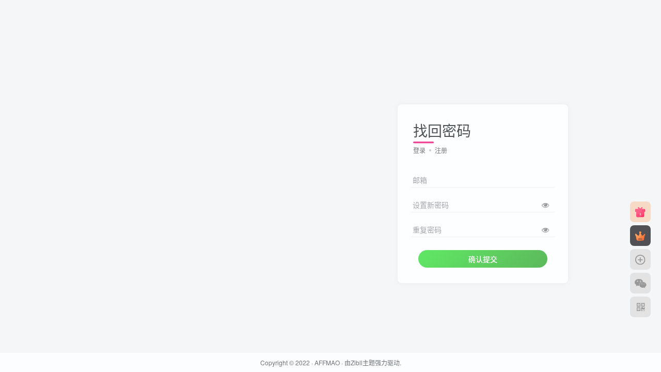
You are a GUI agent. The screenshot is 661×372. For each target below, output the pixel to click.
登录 (419, 150)
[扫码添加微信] (640, 283)
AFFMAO (327, 362)
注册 (441, 150)
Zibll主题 (363, 362)
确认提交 (482, 259)
